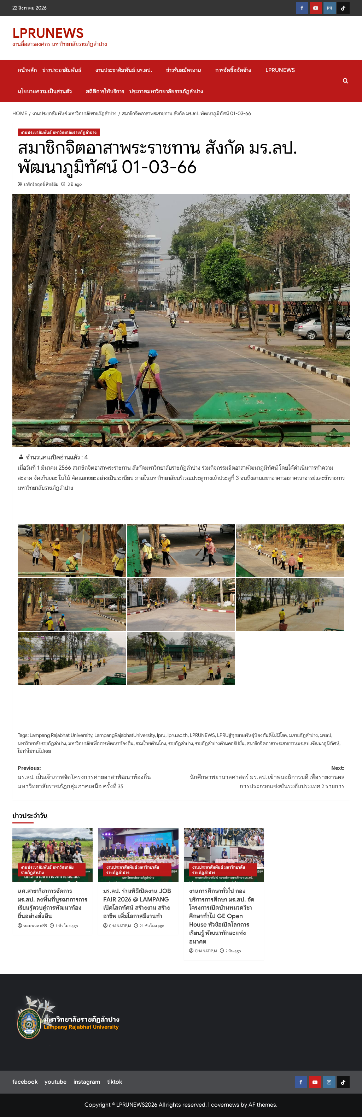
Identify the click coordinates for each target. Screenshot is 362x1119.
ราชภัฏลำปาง (180, 743)
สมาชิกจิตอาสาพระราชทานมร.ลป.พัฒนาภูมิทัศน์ (293, 743)
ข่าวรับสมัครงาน (183, 70)
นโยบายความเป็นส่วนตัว (45, 91)
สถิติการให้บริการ (105, 91)
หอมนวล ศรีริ (35, 926)
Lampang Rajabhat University (61, 735)
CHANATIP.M (120, 926)
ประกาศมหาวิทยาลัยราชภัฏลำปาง (166, 91)
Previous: (84, 777)
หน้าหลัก (27, 70)
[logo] (68, 1020)
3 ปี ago (75, 184)
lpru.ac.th (178, 735)
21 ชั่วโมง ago (152, 926)
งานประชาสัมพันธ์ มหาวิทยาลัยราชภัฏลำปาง (59, 132)
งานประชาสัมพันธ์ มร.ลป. (123, 70)
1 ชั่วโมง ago (67, 926)
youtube (55, 1081)
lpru (161, 735)
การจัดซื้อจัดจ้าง (233, 70)
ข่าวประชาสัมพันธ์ (61, 70)
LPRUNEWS (48, 33)
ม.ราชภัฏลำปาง (303, 735)
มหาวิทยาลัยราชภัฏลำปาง (42, 743)
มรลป (325, 735)
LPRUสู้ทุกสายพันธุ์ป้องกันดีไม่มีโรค (252, 735)
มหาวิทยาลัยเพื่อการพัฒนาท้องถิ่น (101, 743)
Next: (267, 777)
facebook (24, 1081)
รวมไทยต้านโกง (151, 743)
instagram (87, 1081)
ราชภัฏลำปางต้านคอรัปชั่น (220, 743)
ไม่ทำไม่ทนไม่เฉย (34, 751)
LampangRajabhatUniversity (124, 735)
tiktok (114, 1081)
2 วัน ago (233, 951)
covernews (225, 1104)
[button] (345, 81)
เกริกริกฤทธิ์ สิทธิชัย (41, 184)
